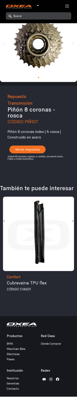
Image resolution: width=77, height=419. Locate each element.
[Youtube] (44, 379)
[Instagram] (50, 379)
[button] (4, 43)
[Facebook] (57, 379)
